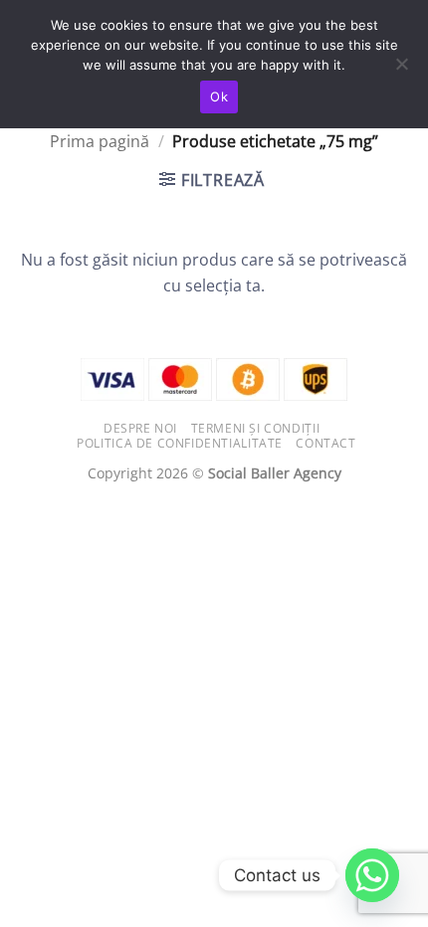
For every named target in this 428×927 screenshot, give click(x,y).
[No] (401, 70)
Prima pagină (99, 141)
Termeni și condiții (256, 428)
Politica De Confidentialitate (180, 443)
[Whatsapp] (372, 875)
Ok (219, 96)
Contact (325, 443)
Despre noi (140, 428)
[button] (212, 180)
